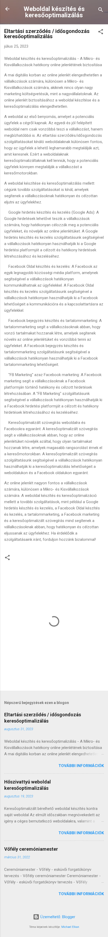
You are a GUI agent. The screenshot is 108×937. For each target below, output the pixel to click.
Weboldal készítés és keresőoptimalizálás (54, 12)
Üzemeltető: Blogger (57, 917)
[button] (101, 33)
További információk (81, 765)
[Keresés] (101, 11)
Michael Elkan (70, 927)
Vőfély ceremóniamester (31, 849)
